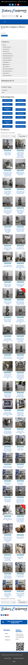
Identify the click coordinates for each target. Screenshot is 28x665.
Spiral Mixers (6, 49)
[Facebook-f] (10, 5)
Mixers (2, 28)
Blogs (14, 661)
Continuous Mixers (7, 60)
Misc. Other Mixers (7, 71)
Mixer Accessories (7, 75)
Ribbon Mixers (6, 64)
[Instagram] (15, 5)
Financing (7, 636)
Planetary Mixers (7, 47)
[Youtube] (18, 5)
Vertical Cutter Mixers (8, 68)
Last (14, 136)
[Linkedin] (13, 5)
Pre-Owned (4, 90)
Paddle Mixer (6, 62)
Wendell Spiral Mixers (8, 55)
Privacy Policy (7, 658)
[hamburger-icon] (4, 22)
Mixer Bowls (6, 73)
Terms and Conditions (19, 658)
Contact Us (7, 639)
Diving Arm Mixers (7, 53)
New (3, 92)
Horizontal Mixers (7, 58)
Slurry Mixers (6, 66)
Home (6, 633)
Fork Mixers (6, 51)
